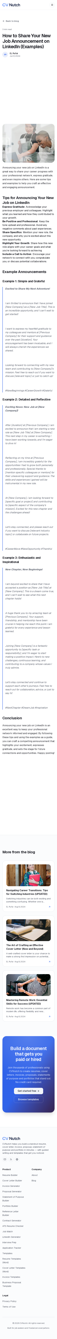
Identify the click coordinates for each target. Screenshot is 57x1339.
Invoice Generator (11, 1186)
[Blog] (11, 1159)
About (35, 1175)
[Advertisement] (28, 90)
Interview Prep (9, 1242)
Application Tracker (11, 1248)
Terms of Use (9, 1306)
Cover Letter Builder (12, 1180)
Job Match (7, 1231)
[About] (17, 1159)
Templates (7, 1253)
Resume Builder (10, 1175)
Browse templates (28, 1099)
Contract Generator (11, 1220)
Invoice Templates (11, 1277)
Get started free (27, 1091)
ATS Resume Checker (13, 1226)
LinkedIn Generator (11, 1237)
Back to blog (12, 21)
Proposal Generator (12, 1191)
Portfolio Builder (10, 1206)
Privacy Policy (9, 1301)
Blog (34, 1180)
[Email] (4, 1159)
